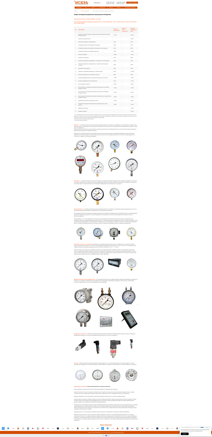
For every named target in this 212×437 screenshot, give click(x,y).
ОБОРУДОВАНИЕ (102, 7)
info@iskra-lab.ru (97, 2)
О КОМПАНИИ (79, 7)
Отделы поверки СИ (85, 11)
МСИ (86, 7)
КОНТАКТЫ (119, 7)
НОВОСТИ (111, 7)
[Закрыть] (210, 428)
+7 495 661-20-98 (120, 2)
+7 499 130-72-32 (110, 2)
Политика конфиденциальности (117, 432)
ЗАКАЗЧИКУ (93, 7)
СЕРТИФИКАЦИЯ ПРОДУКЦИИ (130, 7)
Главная (75, 11)
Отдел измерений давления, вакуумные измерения (103, 11)
